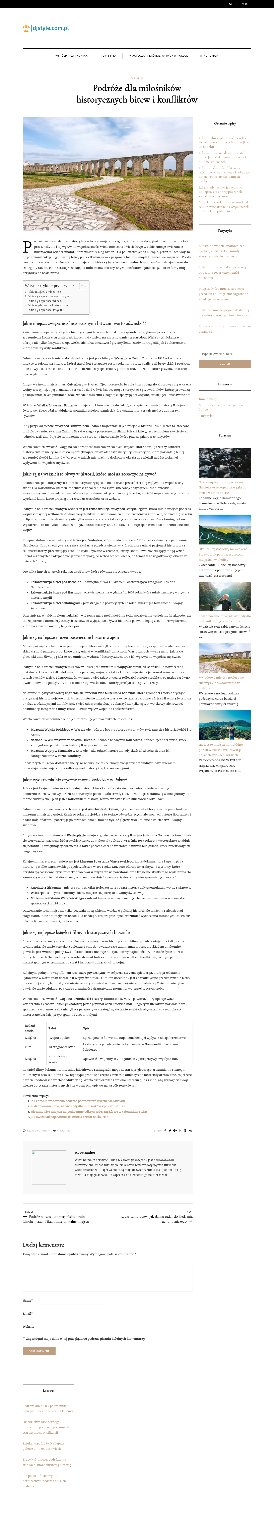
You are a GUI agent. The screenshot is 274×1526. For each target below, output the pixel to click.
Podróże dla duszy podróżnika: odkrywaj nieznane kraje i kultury (48, 1408)
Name (28, 1300)
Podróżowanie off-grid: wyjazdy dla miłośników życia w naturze (78, 1106)
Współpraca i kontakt (72, 55)
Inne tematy (209, 55)
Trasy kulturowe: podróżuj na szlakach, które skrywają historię (47, 1462)
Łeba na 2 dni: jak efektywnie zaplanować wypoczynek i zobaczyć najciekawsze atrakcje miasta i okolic (224, 174)
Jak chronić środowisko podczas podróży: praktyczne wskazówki (78, 1101)
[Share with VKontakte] (190, 1131)
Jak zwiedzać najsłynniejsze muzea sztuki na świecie (69, 1117)
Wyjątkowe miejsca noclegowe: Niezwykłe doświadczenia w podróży (222, 682)
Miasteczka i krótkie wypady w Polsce (158, 55)
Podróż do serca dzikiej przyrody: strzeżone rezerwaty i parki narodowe (223, 272)
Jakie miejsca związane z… (45, 292)
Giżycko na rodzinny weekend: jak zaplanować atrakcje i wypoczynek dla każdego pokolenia (224, 206)
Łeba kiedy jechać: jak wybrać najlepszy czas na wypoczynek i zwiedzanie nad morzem (221, 191)
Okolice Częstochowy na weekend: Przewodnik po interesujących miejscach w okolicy (224, 554)
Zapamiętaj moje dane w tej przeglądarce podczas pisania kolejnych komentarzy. (85, 1338)
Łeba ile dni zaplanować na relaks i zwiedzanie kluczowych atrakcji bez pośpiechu (225, 142)
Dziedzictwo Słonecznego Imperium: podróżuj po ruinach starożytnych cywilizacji (46, 1427)
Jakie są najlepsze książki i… (47, 310)
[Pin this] (185, 1131)
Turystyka (109, 55)
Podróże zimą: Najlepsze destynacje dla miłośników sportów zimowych (225, 312)
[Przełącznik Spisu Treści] (80, 286)
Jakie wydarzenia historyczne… (49, 305)
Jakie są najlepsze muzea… (45, 301)
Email (28, 1313)
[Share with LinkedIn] (180, 1131)
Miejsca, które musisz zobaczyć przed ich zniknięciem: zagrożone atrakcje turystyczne (223, 293)
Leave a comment (38, 1130)
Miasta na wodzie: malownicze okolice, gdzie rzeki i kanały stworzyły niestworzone (221, 251)
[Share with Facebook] (165, 1131)
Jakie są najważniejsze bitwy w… (50, 296)
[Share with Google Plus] (175, 1131)
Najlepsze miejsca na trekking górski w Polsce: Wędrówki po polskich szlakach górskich (221, 749)
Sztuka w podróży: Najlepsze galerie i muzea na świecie (43, 1446)
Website (28, 1326)
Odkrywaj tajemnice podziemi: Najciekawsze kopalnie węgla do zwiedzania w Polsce (222, 487)
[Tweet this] (170, 1131)
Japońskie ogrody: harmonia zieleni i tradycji (225, 328)
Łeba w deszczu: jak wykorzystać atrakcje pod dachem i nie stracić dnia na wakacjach (223, 157)
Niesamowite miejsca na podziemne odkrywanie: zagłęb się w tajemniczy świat (89, 1111)
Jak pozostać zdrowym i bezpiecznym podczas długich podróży (44, 1481)
